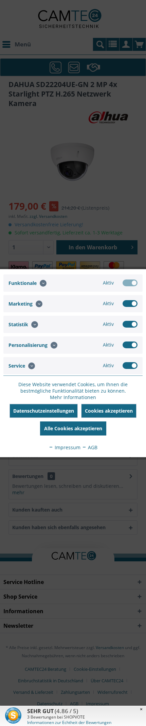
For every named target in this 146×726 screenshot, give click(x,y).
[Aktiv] (130, 282)
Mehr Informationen (73, 397)
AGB (92, 447)
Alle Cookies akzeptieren (73, 428)
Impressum (66, 447)
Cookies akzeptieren (109, 410)
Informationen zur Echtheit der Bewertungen (69, 722)
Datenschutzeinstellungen (43, 410)
